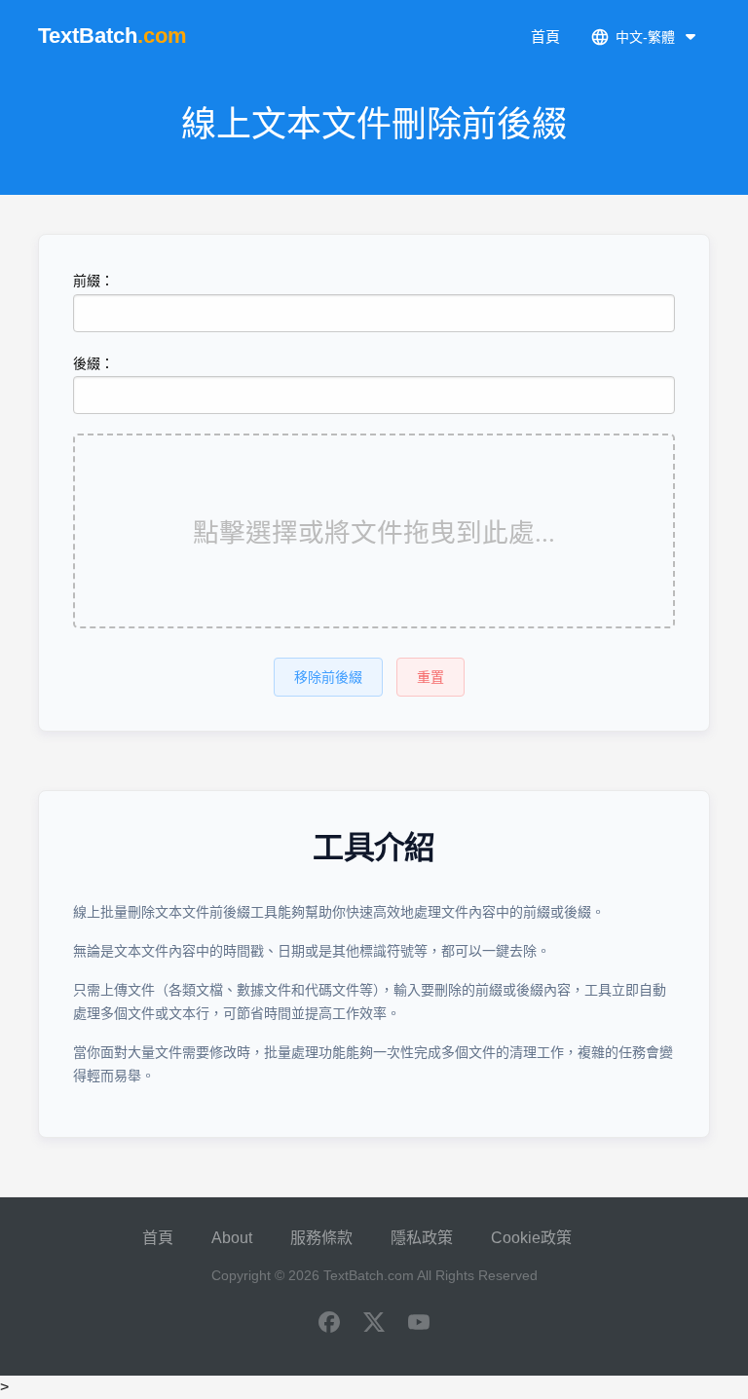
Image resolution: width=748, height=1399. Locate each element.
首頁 (545, 36)
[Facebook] (329, 1324)
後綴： (93, 363)
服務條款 (321, 1237)
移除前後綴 (328, 677)
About (231, 1237)
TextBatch (112, 35)
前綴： (93, 280)
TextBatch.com (368, 1275)
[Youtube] (419, 1324)
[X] (374, 1324)
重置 (430, 677)
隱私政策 (422, 1237)
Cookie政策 (531, 1237)
